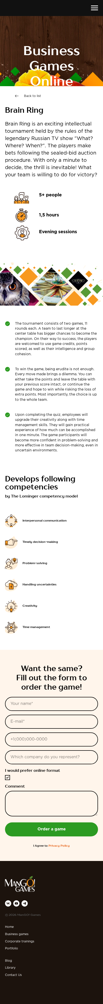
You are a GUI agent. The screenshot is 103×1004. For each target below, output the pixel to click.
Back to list (32, 124)
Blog (8, 989)
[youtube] (16, 932)
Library (10, 996)
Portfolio (11, 977)
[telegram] (25, 932)
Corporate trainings (19, 970)
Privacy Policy (59, 874)
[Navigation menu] (94, 8)
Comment (15, 815)
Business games (16, 962)
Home (9, 955)
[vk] (8, 932)
